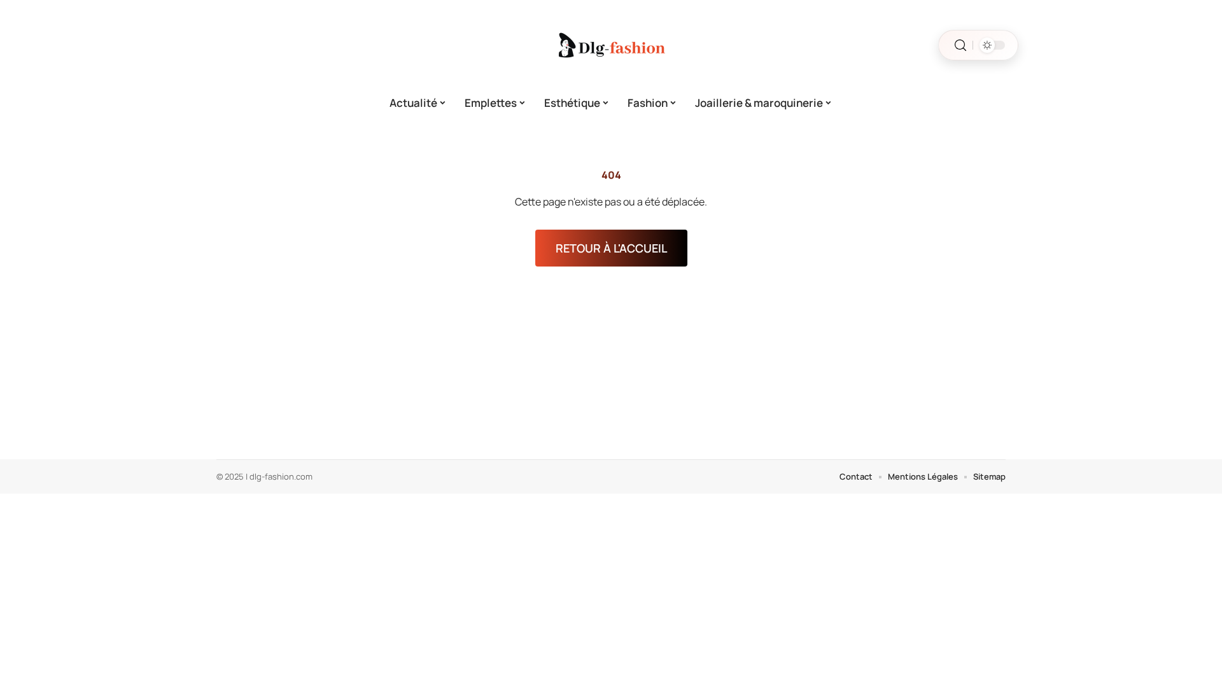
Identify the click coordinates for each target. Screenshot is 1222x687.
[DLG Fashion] (611, 45)
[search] (960, 45)
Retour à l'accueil (611, 248)
